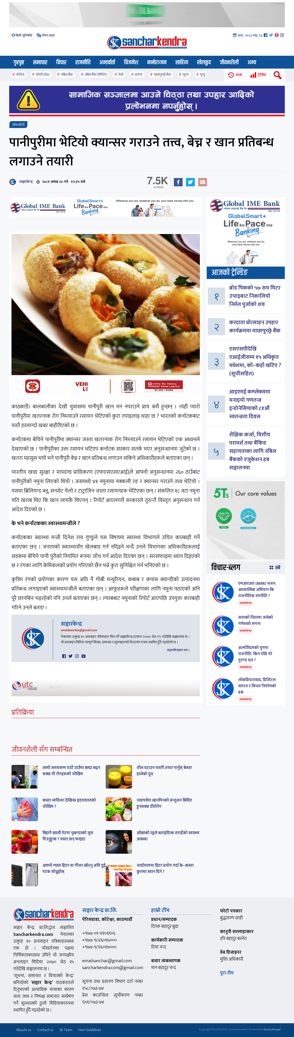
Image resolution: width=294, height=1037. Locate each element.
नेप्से (120, 75)
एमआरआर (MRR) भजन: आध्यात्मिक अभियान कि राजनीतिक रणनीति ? (257, 589)
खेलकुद (204, 62)
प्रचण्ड (138, 75)
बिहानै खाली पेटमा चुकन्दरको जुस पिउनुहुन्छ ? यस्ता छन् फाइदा (67, 836)
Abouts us (23, 1030)
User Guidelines (89, 1030)
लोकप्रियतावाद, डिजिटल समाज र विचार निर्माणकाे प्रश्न (257, 686)
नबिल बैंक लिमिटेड (96, 75)
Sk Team (65, 1030)
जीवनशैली (229, 62)
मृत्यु (202, 75)
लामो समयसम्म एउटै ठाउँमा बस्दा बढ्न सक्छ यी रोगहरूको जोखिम (71, 771)
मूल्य (186, 75)
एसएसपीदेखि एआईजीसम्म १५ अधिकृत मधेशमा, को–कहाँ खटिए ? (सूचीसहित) (255, 361)
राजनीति (82, 62)
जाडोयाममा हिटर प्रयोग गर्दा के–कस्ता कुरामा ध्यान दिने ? (165, 868)
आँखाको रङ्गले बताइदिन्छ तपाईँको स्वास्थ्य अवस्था (168, 836)
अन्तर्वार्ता (107, 62)
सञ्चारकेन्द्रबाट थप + (178, 650)
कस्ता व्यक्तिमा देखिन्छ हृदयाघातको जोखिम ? (69, 803)
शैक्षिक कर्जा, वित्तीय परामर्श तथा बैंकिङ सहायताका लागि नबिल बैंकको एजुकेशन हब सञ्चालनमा (252, 451)
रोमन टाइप (48, 35)
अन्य (252, 62)
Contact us (45, 1030)
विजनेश (131, 62)
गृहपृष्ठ (19, 62)
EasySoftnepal (272, 1029)
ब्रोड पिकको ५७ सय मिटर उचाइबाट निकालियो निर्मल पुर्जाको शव (254, 296)
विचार (61, 62)
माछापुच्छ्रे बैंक (162, 75)
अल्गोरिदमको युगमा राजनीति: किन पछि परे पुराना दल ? (255, 654)
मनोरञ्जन (157, 62)
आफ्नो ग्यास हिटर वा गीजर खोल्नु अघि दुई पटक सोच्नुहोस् (73, 868)
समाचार (40, 62)
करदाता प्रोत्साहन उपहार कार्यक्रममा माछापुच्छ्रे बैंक (254, 326)
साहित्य (181, 62)
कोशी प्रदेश (42, 75)
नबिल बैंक (67, 75)
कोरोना (20, 75)
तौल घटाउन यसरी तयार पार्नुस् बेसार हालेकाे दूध (164, 771)
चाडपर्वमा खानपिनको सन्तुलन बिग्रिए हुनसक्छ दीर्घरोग (164, 803)
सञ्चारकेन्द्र (25, 182)
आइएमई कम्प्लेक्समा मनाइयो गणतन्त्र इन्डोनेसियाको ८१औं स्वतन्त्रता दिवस (249, 404)
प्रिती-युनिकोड (24, 35)
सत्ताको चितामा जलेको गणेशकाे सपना (255, 620)
